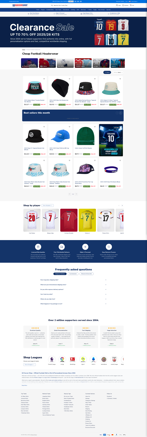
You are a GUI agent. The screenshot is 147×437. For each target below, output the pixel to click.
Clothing (73, 9)
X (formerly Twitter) (112, 398)
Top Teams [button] (24, 393)
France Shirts (45, 402)
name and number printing (55, 380)
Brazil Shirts (45, 398)
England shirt (84, 382)
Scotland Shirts (46, 411)
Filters (108, 72)
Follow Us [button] (109, 393)
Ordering (87, 419)
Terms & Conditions (90, 425)
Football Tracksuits (68, 404)
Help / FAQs (88, 402)
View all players (47, 205)
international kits (79, 377)
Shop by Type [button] (67, 393)
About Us (87, 396)
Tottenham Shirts (25, 413)
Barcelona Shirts (25, 400)
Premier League (38, 377)
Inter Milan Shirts (25, 404)
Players (43, 9)
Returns (87, 406)
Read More (24, 385)
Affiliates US (88, 415)
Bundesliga (54, 377)
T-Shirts (90, 9)
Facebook (109, 396)
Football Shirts (50, 9)
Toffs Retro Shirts (68, 411)
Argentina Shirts (46, 396)
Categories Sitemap (90, 400)
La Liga (45, 377)
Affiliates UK (88, 417)
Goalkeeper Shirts (68, 406)
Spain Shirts (45, 413)
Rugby (95, 9)
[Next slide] (120, 112)
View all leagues (29, 364)
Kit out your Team (68, 396)
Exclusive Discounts (90, 427)
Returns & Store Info (86, 274)
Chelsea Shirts (24, 402)
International (66, 9)
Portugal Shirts (46, 409)
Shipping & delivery (60, 274)
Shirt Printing (88, 411)
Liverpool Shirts (25, 409)
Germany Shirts (46, 404)
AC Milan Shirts (25, 396)
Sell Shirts (87, 413)
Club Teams (58, 9)
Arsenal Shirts (24, 398)
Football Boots (67, 400)
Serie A (49, 377)
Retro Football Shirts (69, 398)
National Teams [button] (46, 393)
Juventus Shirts (24, 406)
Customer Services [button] (90, 393)
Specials (108, 9)
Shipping (87, 409)
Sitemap (87, 398)
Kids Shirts (66, 409)
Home (37, 9)
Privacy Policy (88, 423)
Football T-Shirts (68, 402)
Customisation (73, 274)
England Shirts (46, 400)
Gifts (78, 9)
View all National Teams (48, 415)
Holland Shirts (45, 406)
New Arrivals (101, 9)
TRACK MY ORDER (120, 1)
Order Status (88, 404)
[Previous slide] (117, 112)
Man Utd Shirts (24, 411)
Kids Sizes (83, 9)
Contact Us (88, 421)
